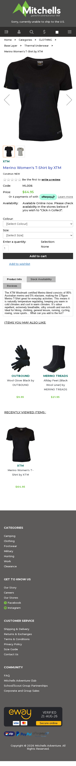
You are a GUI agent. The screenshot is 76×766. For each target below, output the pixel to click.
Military (8, 551)
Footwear (10, 546)
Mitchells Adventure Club (20, 680)
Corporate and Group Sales (21, 690)
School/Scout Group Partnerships (26, 685)
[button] (6, 32)
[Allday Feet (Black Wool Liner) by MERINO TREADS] (55, 358)
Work (7, 561)
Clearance (10, 566)
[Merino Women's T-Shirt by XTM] (38, 99)
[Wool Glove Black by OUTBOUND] (20, 358)
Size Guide (11, 649)
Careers (9, 592)
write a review (51, 179)
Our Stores (11, 597)
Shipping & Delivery (16, 629)
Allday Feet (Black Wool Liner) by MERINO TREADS (56, 385)
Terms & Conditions (17, 639)
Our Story (10, 587)
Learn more (65, 196)
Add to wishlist (19, 264)
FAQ (7, 675)
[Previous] (7, 100)
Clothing (9, 541)
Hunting (9, 556)
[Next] (69, 100)
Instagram (14, 607)
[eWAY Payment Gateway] (38, 716)
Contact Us (11, 654)
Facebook (14, 602)
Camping (9, 535)
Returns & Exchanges (18, 634)
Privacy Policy (13, 644)
